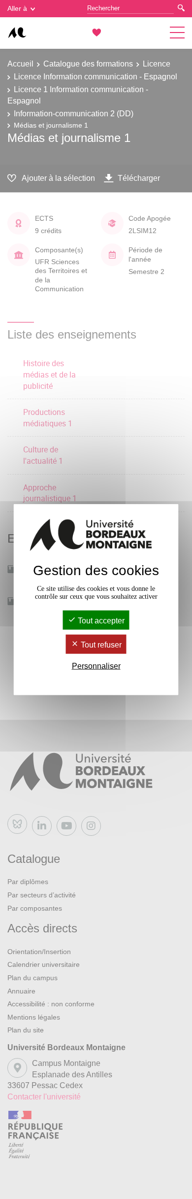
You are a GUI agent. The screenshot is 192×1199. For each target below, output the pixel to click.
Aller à (17, 8)
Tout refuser (100, 645)
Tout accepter (100, 620)
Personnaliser (96, 666)
